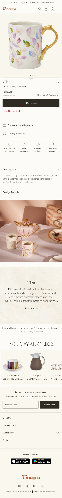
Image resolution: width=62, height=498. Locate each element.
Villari (6, 82)
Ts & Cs (35, 491)
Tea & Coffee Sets (38, 328)
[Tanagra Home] (9, 8)
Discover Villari (31, 308)
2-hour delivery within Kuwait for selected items (31, 2)
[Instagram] (19, 485)
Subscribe (49, 404)
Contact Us (7, 440)
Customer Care (9, 426)
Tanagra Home (9, 328)
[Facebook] (27, 485)
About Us (6, 418)
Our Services (8, 433)
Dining (23, 328)
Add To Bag (31, 102)
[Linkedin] (42, 485)
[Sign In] (52, 9)
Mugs (54, 328)
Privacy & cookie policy (47, 491)
